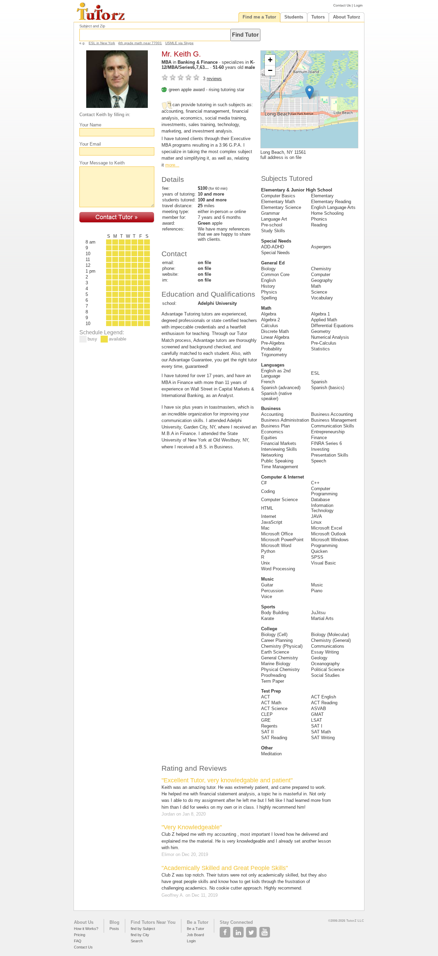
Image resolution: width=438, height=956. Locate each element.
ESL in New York (102, 43)
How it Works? (86, 929)
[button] (309, 92)
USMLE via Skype (179, 43)
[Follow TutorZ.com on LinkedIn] (239, 930)
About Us (83, 922)
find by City (140, 935)
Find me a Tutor (259, 17)
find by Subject (143, 929)
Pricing (79, 935)
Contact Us (342, 5)
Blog (114, 922)
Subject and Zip (92, 26)
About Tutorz (346, 17)
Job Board (195, 935)
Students (293, 17)
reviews (214, 78)
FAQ (77, 941)
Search (137, 941)
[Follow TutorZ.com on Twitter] (252, 930)
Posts (114, 929)
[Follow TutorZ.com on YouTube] (265, 930)
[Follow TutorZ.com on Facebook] (226, 930)
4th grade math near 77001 (140, 43)
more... (172, 164)
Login (358, 5)
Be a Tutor (197, 922)
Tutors (318, 17)
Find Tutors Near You (153, 922)
